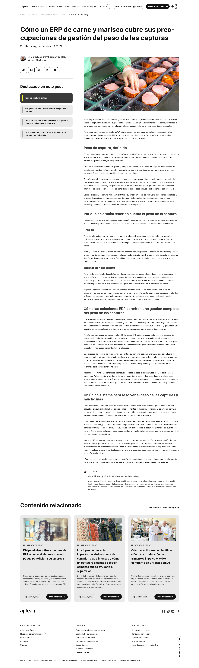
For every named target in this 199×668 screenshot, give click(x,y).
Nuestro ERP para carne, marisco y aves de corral (106, 440)
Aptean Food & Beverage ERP (123, 335)
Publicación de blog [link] (78, 14)
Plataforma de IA (39, 6)
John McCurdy (39, 57)
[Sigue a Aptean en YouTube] (177, 611)
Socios (102, 6)
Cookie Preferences (69, 660)
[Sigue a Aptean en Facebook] (163, 611)
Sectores (76, 6)
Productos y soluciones (59, 6)
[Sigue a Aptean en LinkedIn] (172, 611)
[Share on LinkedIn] (47, 70)
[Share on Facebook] (31, 70)
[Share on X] (39, 70)
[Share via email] (55, 70)
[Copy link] (23, 70)
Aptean (149, 459)
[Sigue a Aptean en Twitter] (168, 611)
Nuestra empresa (89, 6)
